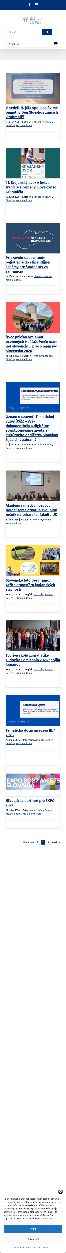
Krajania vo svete (32, 813)
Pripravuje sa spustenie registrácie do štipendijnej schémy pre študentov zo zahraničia (28, 264)
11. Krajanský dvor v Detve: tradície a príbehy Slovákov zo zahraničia (31, 187)
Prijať (33, 1228)
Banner (48, 122)
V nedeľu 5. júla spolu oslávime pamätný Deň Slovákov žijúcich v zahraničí (32, 112)
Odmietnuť (33, 1239)
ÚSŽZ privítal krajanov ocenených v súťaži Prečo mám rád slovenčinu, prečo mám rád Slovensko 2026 (31, 344)
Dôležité (10, 125)
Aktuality (38, 122)
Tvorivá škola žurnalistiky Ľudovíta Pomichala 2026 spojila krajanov (33, 660)
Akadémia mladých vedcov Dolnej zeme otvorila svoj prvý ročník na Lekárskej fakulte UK (31, 510)
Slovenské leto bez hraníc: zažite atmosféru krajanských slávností (30, 585)
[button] (60, 1192)
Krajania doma (24, 125)
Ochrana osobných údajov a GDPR (31, 1247)
